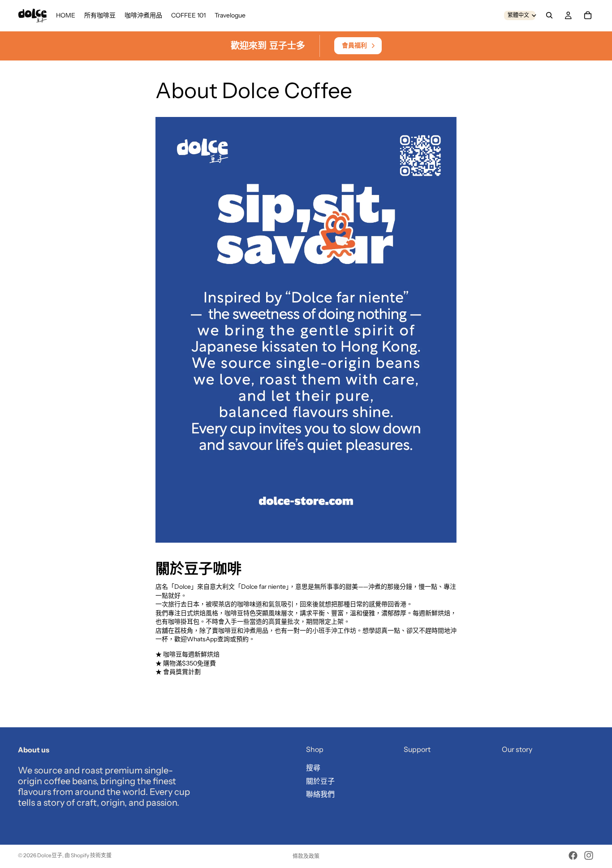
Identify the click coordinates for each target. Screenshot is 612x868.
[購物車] (588, 15)
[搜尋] (549, 15)
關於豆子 (320, 781)
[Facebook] (573, 855)
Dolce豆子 (49, 855)
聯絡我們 (320, 794)
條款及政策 (306, 856)
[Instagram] (588, 855)
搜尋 (313, 767)
